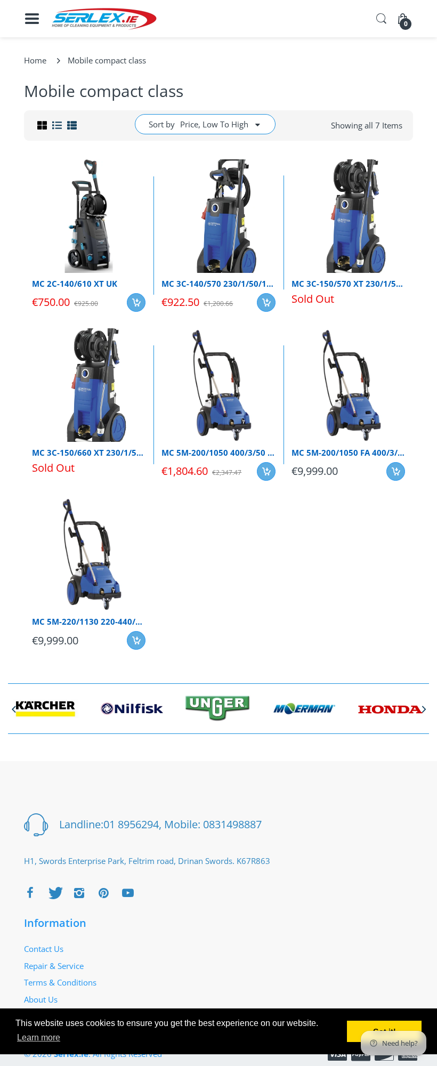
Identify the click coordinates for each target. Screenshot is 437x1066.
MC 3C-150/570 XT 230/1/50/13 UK (348, 283)
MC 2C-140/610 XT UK (74, 283)
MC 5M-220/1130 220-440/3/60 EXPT (88, 621)
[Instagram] (79, 892)
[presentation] (13, 709)
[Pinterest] (103, 892)
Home (35, 60)
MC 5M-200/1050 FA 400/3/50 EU (348, 452)
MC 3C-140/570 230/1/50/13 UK (218, 283)
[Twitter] (54, 892)
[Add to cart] (136, 302)
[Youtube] (128, 892)
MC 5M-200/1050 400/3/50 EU (218, 452)
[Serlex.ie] (104, 18)
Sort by (162, 124)
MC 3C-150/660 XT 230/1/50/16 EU (88, 452)
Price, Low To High (214, 124)
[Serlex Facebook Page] (30, 892)
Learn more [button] (38, 1037)
